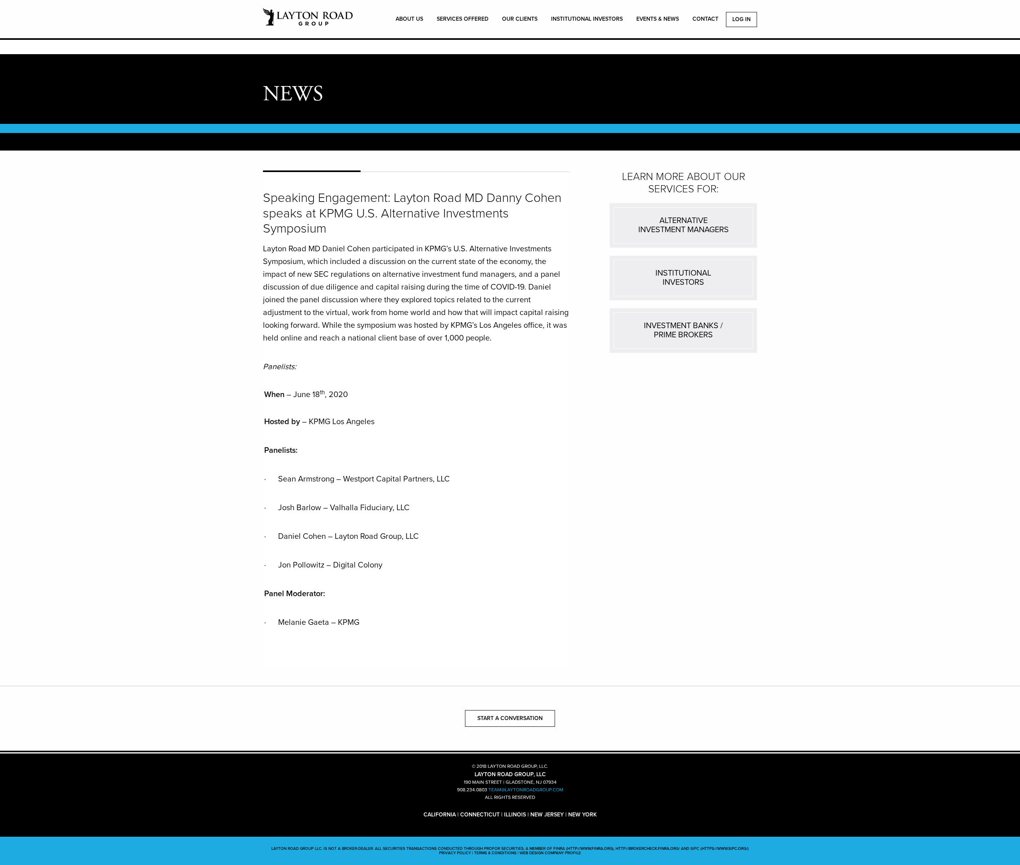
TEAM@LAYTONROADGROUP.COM (525, 790)
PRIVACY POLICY (455, 853)
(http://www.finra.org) (590, 848)
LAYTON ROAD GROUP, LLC (308, 21)
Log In (741, 19)
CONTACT (705, 19)
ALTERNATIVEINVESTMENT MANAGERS (683, 225)
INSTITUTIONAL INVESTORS (587, 19)
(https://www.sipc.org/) (724, 848)
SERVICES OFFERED (462, 19)
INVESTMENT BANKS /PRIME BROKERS (683, 330)
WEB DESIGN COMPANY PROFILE (550, 853)
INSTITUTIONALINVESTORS (683, 277)
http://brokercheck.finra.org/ (648, 848)
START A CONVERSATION (510, 718)
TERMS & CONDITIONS (495, 853)
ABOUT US (409, 19)
